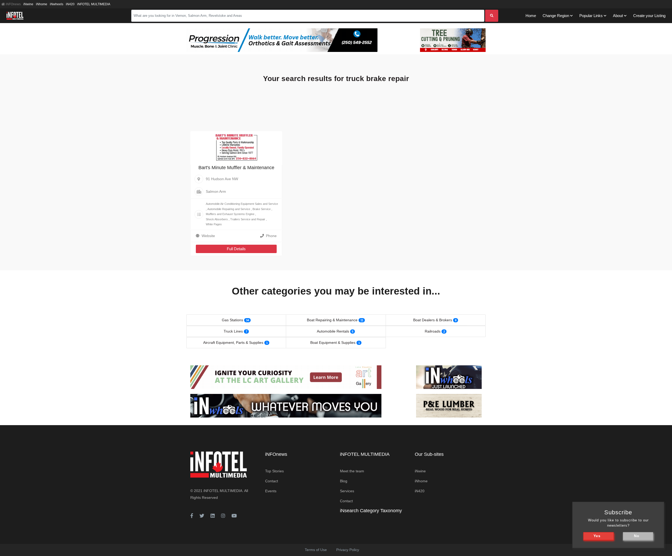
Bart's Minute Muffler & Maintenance (236, 167)
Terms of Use (316, 550)
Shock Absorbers (217, 219)
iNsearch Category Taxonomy (371, 510)
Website (208, 236)
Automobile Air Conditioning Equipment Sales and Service (242, 203)
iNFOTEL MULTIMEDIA (93, 4)
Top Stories (274, 471)
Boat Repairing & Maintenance (332, 320)
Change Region (556, 15)
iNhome (41, 4)
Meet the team (352, 471)
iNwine (28, 4)
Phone (271, 236)
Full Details (236, 249)
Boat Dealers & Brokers (432, 320)
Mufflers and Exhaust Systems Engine (230, 214)
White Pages (214, 224)
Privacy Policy (347, 550)
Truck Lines (233, 331)
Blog (343, 481)
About (618, 15)
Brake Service (262, 209)
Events (270, 491)
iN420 (70, 4)
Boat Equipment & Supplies (332, 342)
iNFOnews (13, 4)
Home (531, 15)
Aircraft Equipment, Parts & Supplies (233, 342)
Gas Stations (232, 320)
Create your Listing (649, 15)
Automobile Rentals (333, 331)
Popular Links (591, 15)
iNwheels (56, 4)
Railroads (432, 331)
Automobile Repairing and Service (228, 209)
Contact (271, 481)
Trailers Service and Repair (247, 219)
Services (347, 491)
